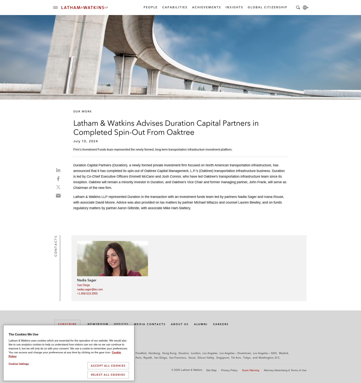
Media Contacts (149, 324)
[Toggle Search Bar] (298, 7)
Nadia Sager (86, 280)
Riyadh (147, 357)
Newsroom (98, 324)
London (195, 353)
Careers (221, 324)
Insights (234, 7)
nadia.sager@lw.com (90, 289)
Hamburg (154, 353)
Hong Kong (169, 353)
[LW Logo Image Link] (84, 7)
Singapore (222, 357)
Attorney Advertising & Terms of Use (285, 370)
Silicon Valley (205, 357)
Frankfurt (141, 353)
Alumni (201, 324)
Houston (183, 353)
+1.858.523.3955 (87, 293)
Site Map (211, 370)
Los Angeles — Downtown (235, 353)
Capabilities (174, 7)
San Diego (83, 285)
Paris (138, 357)
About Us (179, 324)
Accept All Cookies (108, 365)
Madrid (283, 353)
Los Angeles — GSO (265, 353)
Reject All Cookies (108, 374)
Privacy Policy (229, 370)
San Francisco (177, 357)
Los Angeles (209, 353)
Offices (121, 324)
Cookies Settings (19, 364)
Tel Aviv (236, 357)
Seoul (191, 357)
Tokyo (247, 357)
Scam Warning (250, 370)
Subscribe (67, 324)
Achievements (206, 7)
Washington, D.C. (269, 357)
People (150, 7)
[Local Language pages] (305, 7)
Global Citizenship (267, 7)
